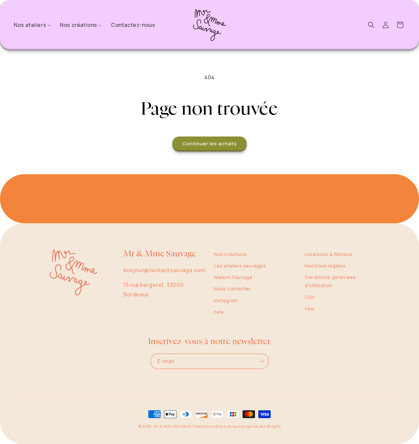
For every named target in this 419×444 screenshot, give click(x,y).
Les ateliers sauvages (240, 266)
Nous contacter (232, 289)
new (219, 312)
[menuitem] (32, 25)
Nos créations (230, 254)
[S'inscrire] (261, 361)
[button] (371, 25)
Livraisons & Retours (329, 254)
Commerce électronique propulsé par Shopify (236, 426)
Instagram (226, 300)
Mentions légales (325, 266)
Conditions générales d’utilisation (330, 281)
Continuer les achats (209, 143)
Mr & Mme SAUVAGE (172, 426)
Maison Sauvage (233, 277)
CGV (310, 297)
